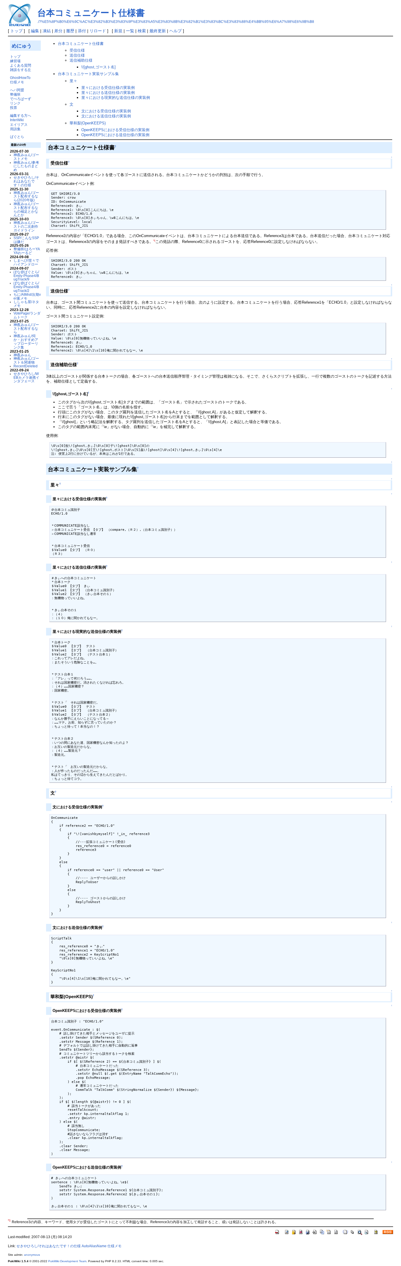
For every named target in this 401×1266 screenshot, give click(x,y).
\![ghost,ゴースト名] (98, 67)
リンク (15, 103)
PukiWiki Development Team (67, 1261)
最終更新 (157, 30)
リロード (98, 30)
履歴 (70, 30)
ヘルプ (175, 30)
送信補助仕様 (81, 60)
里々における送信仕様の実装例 (108, 92)
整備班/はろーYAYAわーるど (27, 251)
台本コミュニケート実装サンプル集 (88, 74)
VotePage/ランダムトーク (27, 315)
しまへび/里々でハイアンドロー (26, 262)
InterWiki (17, 120)
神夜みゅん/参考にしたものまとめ (26, 166)
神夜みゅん (22, 355)
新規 (118, 30)
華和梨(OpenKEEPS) (88, 123)
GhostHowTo (20, 78)
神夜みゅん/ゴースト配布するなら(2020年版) (26, 196)
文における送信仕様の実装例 (106, 116)
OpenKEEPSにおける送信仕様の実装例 (115, 135)
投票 (13, 107)
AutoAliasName (94, 1246)
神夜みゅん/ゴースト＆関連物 (26, 360)
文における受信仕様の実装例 (106, 111)
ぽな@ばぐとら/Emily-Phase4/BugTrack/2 (26, 287)
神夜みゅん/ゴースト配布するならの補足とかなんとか (26, 209)
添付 (82, 30)
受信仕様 (77, 50)
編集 (35, 30)
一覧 (130, 30)
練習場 (15, 61)
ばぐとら (17, 136)
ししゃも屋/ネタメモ (26, 303)
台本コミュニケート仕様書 (91, 13)
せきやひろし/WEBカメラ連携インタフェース (26, 377)
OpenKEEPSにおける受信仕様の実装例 (115, 130)
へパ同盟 (17, 90)
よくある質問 (20, 65)
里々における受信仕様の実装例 (108, 87)
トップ (16, 30)
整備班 (15, 94)
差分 (58, 30)
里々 (73, 81)
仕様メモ (17, 82)
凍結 (47, 30)
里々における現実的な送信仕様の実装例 (115, 97)
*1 (154, 240)
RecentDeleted (26, 366)
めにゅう (22, 46)
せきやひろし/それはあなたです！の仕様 (26, 181)
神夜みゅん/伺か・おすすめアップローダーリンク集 (26, 341)
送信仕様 (77, 55)
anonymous (32, 1254)
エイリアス (19, 124)
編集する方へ (20, 115)
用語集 (15, 129)
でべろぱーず (20, 99)
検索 (142, 30)
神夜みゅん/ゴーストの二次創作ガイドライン (26, 226)
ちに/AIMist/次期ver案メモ (27, 296)
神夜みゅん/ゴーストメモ (26, 156)
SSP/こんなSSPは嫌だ (26, 240)
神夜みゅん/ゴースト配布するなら (26, 328)
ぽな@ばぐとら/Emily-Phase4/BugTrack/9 (26, 275)
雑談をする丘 (20, 70)
